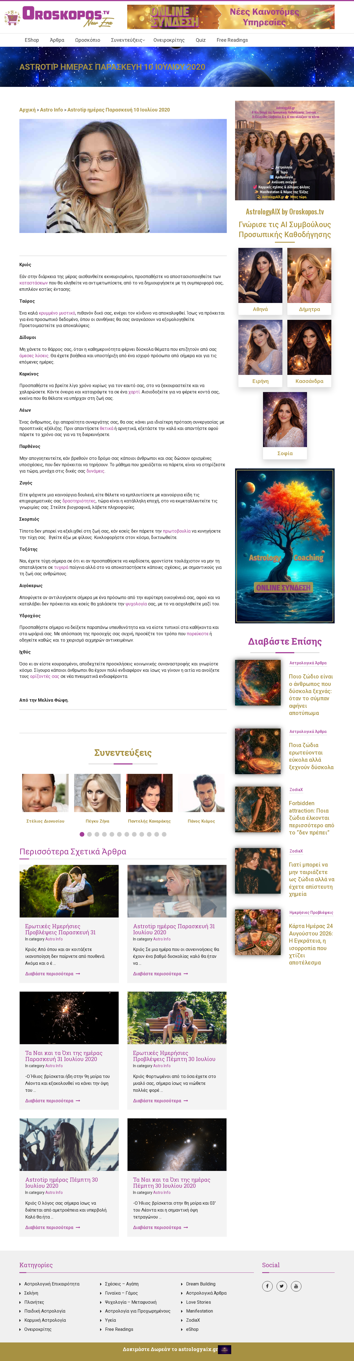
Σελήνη (31, 1293)
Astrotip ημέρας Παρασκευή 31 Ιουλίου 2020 (174, 929)
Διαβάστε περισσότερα (49, 973)
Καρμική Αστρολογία (45, 1320)
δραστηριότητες (79, 501)
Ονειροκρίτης (38, 1329)
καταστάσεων (33, 283)
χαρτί (134, 392)
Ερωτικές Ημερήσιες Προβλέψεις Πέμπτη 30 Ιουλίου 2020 (174, 1059)
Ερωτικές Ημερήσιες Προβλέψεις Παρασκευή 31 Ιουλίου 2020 (60, 932)
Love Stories (198, 1302)
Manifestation (199, 1311)
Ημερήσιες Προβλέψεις (311, 912)
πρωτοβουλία (177, 531)
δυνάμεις (96, 471)
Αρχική (28, 110)
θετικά (106, 428)
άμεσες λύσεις (34, 355)
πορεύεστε (198, 633)
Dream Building (200, 1284)
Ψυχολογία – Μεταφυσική (131, 1302)
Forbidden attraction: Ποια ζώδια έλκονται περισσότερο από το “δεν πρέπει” (311, 818)
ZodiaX (296, 789)
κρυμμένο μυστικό (57, 313)
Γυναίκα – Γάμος (121, 1293)
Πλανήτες (34, 1302)
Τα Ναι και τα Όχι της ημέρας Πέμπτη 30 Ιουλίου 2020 (171, 1182)
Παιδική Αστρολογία (44, 1311)
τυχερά (61, 567)
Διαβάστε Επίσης (285, 641)
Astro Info (51, 110)
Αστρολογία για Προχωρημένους (138, 1311)
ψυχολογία (136, 603)
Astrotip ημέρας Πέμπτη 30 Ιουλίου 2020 (61, 1182)
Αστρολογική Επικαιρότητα (51, 1284)
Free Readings (119, 1329)
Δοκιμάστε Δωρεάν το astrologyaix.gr (170, 1349)
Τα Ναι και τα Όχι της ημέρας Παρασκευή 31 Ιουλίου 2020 (64, 1055)
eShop (192, 1329)
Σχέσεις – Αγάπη (122, 1284)
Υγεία (110, 1320)
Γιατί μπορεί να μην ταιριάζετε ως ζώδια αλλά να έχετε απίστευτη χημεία (311, 879)
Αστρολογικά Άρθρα (308, 663)
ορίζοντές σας (44, 676)
